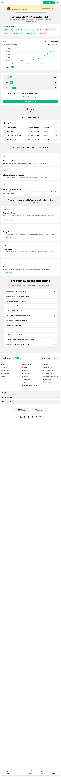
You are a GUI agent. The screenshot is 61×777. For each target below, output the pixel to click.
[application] (30, 56)
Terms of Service (46, 8)
